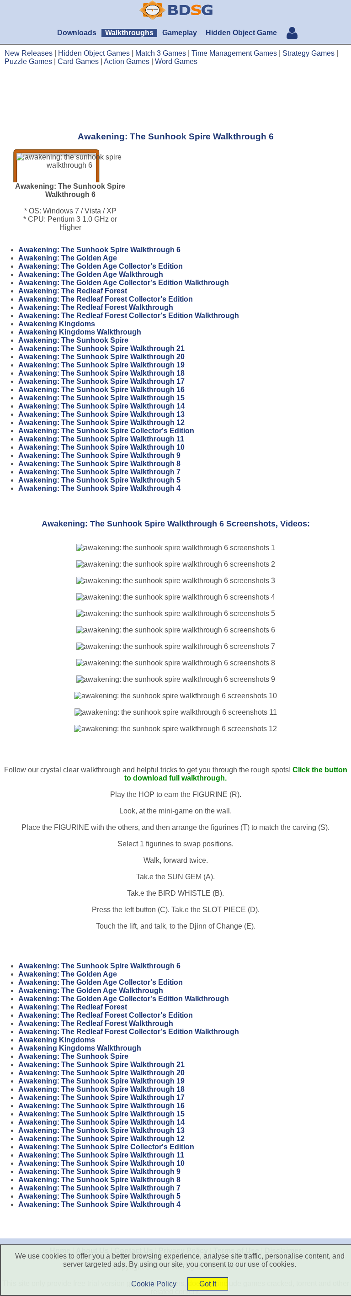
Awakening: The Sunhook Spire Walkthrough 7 (99, 472)
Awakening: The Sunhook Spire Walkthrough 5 (99, 480)
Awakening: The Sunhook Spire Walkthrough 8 (99, 463)
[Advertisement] (175, 98)
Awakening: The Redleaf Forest (72, 291)
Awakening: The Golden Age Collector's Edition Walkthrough (123, 283)
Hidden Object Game (241, 33)
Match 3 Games (160, 53)
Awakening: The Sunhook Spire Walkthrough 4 (99, 488)
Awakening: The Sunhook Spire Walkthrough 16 (101, 389)
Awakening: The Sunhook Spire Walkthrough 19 (101, 365)
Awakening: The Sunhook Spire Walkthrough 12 (101, 422)
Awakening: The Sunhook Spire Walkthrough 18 (101, 373)
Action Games (126, 61)
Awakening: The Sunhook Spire (73, 340)
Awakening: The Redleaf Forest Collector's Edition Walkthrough (128, 315)
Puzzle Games (28, 61)
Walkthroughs (129, 33)
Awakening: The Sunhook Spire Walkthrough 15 (101, 398)
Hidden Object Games (94, 53)
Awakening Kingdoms (56, 324)
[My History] (292, 34)
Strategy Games (308, 53)
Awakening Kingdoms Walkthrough (79, 332)
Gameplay (179, 33)
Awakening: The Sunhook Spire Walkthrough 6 (99, 250)
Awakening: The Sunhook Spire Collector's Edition (106, 431)
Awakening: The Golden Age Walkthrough (90, 274)
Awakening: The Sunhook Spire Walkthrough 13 (101, 414)
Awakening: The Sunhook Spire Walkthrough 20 (101, 357)
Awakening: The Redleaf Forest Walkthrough (95, 307)
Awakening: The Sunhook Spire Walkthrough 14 (101, 406)
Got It (207, 1284)
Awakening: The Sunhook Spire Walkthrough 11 (101, 439)
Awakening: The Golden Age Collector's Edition (100, 266)
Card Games (78, 61)
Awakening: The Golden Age (67, 258)
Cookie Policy (153, 1284)
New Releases (29, 53)
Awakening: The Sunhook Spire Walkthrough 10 (101, 447)
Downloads (76, 33)
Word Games (176, 61)
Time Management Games (234, 53)
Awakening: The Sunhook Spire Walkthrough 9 (99, 455)
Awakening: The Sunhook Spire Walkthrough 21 (101, 348)
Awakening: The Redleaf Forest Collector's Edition (105, 299)
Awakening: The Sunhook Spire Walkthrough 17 (101, 381)
